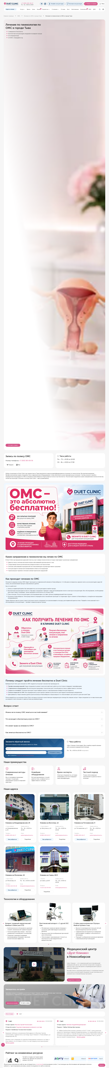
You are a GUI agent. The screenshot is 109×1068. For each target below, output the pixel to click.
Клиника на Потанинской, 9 (84, 823)
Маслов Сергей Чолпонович (23, 1024)
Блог (68, 9)
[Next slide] (105, 923)
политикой (39, 1064)
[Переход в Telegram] (41, 3)
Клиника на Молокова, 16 (15, 875)
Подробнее (28, 839)
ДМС (94, 9)
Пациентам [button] (45, 9)
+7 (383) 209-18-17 (27, 3)
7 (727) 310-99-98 (45, 887)
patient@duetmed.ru (27, 835)
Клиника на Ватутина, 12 (49, 823)
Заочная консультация (75, 3)
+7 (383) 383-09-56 (26, 460)
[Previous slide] (3, 923)
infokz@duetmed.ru (61, 887)
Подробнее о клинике (74, 980)
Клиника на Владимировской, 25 (18, 823)
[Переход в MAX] (45, 3)
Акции (38, 9)
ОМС (90, 9)
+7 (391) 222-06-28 (11, 886)
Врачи (28, 9)
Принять (101, 1065)
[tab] (48, 944)
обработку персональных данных (25, 755)
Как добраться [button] (12, 839)
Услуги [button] (22, 9)
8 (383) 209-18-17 (11, 835)
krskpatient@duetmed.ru (27, 886)
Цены (33, 9)
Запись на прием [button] (91, 3)
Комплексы (83, 9)
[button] (3, 1045)
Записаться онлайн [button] (12, 1003)
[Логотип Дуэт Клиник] (11, 3)
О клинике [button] (55, 9)
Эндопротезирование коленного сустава (29, 1027)
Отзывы (63, 9)
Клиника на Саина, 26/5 (49, 875)
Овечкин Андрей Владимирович (76, 1024)
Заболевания (75, 9)
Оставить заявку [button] (13, 445)
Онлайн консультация (57, 3)
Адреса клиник (10, 9)
